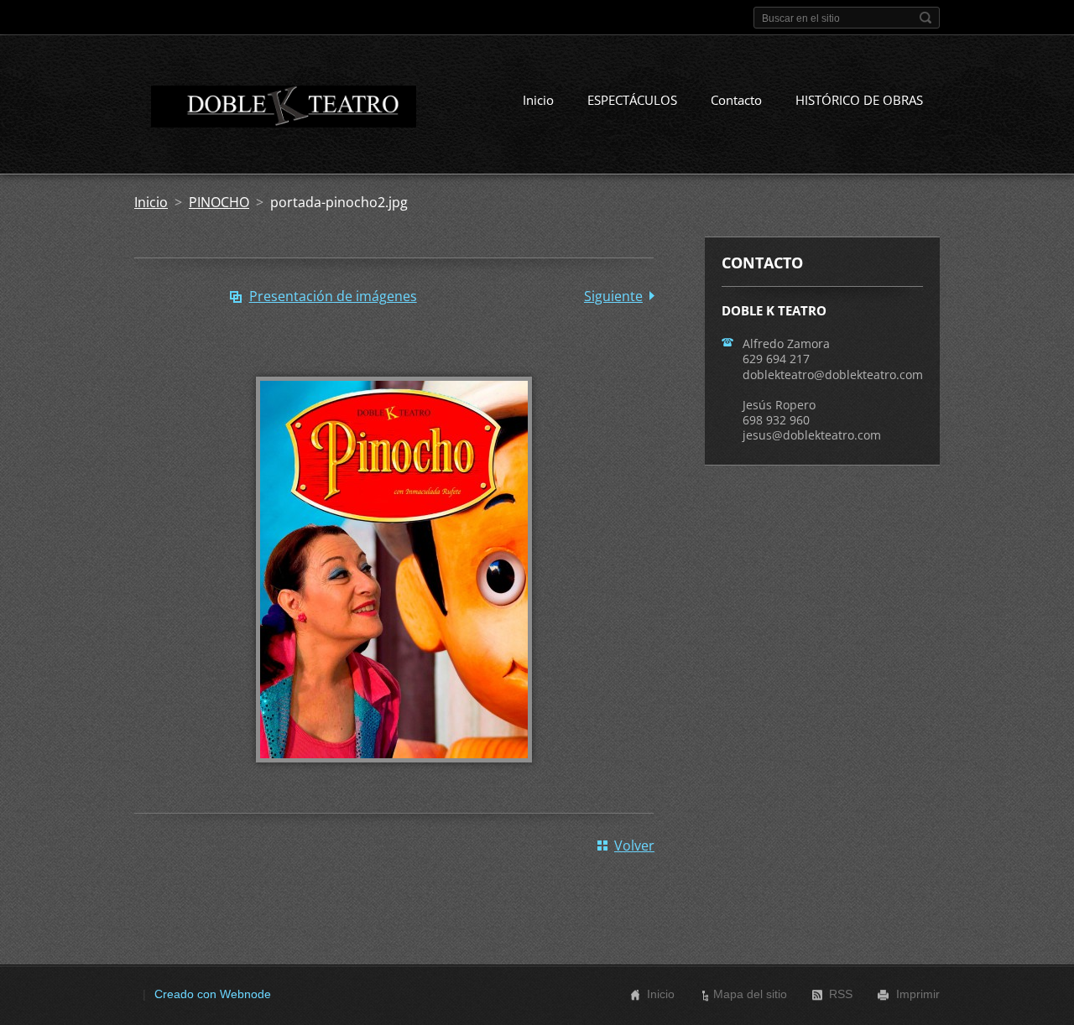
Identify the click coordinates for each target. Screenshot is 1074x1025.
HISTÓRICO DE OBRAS (859, 99)
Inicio (538, 99)
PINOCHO (219, 202)
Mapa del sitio (750, 994)
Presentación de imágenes (333, 296)
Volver (634, 845)
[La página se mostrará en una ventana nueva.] (394, 774)
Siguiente (613, 296)
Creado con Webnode (212, 994)
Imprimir (918, 994)
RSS (840, 994)
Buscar (925, 17)
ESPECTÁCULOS (632, 99)
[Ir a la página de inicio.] (275, 110)
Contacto (736, 99)
